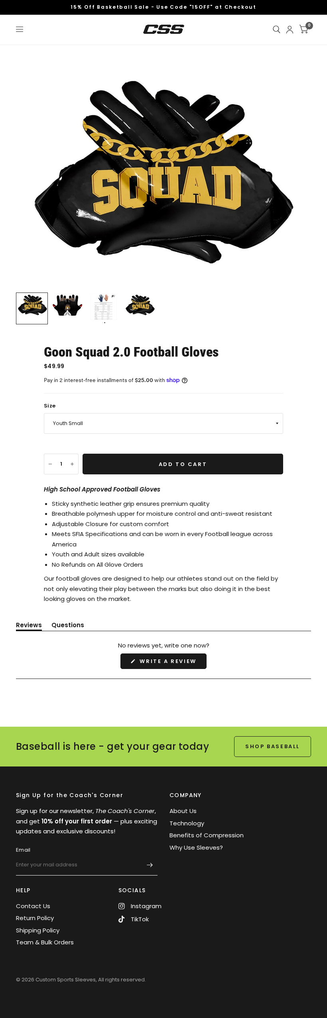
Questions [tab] (67, 626)
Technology (186, 823)
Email (23, 850)
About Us (183, 811)
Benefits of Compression (206, 835)
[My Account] (289, 30)
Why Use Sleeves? (196, 847)
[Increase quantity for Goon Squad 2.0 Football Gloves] (72, 464)
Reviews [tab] (29, 626)
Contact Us (33, 906)
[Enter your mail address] (150, 865)
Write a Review (170, 663)
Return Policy (35, 918)
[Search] (276, 30)
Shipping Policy (37, 930)
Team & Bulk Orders (45, 942)
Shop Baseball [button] (272, 746)
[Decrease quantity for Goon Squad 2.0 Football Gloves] (50, 464)
